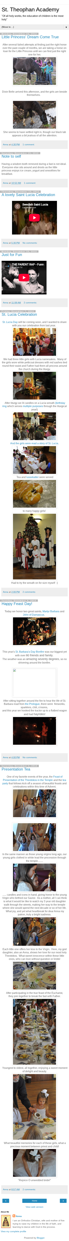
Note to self (11, 156)
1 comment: (29, 144)
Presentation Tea (16, 769)
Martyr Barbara (51, 611)
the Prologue (32, 704)
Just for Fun (12, 254)
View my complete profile (13, 1231)
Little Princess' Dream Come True (30, 37)
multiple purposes (33, 406)
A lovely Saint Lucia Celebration (28, 195)
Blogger (40, 1238)
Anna (19, 1216)
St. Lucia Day (10, 322)
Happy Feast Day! (17, 604)
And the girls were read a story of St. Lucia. (34, 443)
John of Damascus (33, 614)
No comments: (30, 243)
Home (34, 1201)
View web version (34, 1207)
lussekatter (32, 477)
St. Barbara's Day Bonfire (29, 651)
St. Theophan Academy (30, 9)
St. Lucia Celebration (19, 314)
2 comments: (30, 302)
